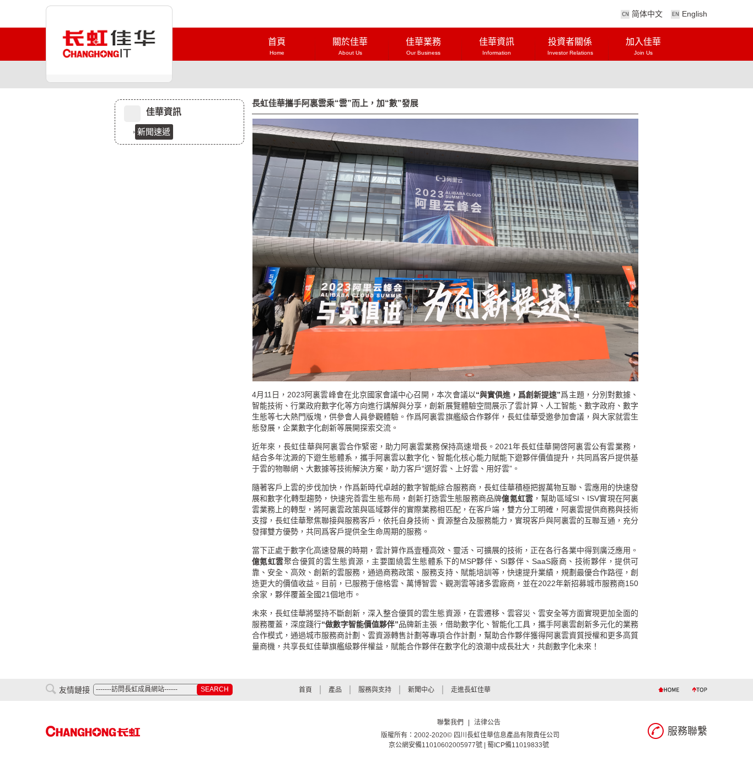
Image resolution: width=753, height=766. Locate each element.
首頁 (277, 46)
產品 (335, 690)
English (694, 13)
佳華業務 (423, 46)
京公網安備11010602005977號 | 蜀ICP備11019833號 (469, 745)
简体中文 (647, 13)
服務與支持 (374, 690)
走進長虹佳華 (471, 690)
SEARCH (215, 689)
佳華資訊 (496, 46)
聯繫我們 (450, 722)
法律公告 (487, 722)
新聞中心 (421, 690)
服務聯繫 (687, 731)
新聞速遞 (153, 131)
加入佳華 (643, 46)
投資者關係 (570, 46)
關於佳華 (350, 46)
